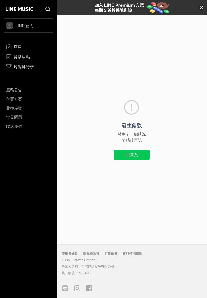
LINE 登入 (24, 26)
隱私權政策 (91, 253)
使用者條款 (70, 253)
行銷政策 (111, 253)
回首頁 (132, 154)
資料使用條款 (132, 253)
